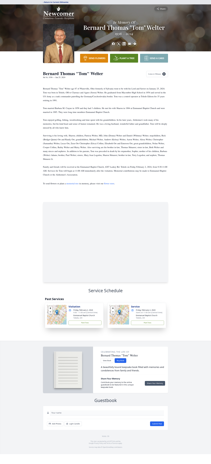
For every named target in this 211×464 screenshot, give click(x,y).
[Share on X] (118, 44)
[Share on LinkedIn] (124, 44)
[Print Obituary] (135, 44)
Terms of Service (112, 443)
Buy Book (120, 360)
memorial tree (72, 183)
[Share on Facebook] (113, 44)
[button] (56, 312)
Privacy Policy (98, 443)
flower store (109, 183)
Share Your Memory (155, 383)
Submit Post (157, 424)
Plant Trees (85, 323)
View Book (107, 360)
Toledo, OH (77, 318)
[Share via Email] (129, 44)
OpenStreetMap (108, 447)
